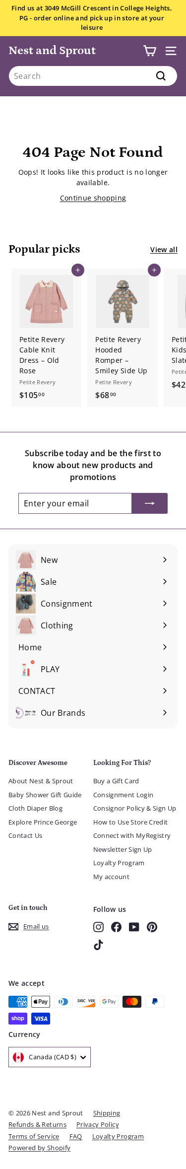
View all (164, 249)
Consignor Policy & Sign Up (135, 808)
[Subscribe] (150, 503)
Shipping (107, 1112)
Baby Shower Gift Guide (45, 794)
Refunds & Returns (37, 1124)
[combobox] (93, 76)
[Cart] (149, 51)
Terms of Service (34, 1136)
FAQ (75, 1136)
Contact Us (25, 835)
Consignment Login (123, 794)
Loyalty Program (119, 862)
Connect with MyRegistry (132, 835)
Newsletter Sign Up (122, 849)
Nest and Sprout (52, 50)
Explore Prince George (42, 822)
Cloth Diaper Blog (35, 808)
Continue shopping (93, 198)
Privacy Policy (97, 1124)
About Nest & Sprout (40, 780)
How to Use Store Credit (130, 822)
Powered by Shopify (39, 1147)
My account (111, 876)
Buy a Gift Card (116, 780)
